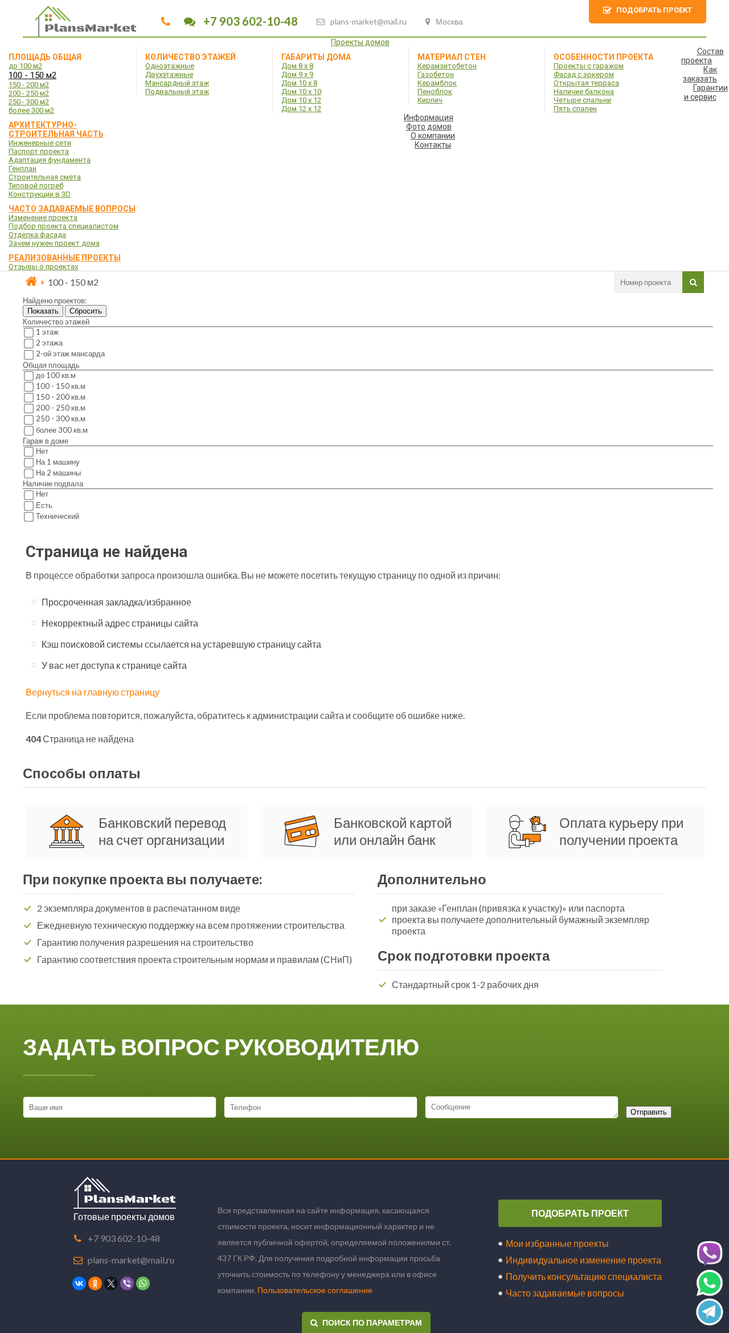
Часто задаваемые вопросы (565, 1292)
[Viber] (127, 1283)
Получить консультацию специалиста (584, 1276)
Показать (43, 311)
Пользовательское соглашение (314, 1290)
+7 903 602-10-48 (249, 21)
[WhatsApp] (143, 1283)
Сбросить (85, 311)
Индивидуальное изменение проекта (583, 1259)
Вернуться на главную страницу (92, 691)
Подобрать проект (580, 1213)
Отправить (648, 1112)
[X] (111, 1283)
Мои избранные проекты (557, 1243)
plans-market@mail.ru (368, 21)
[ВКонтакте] (79, 1283)
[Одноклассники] (95, 1283)
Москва (449, 21)
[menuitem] (364, 42)
